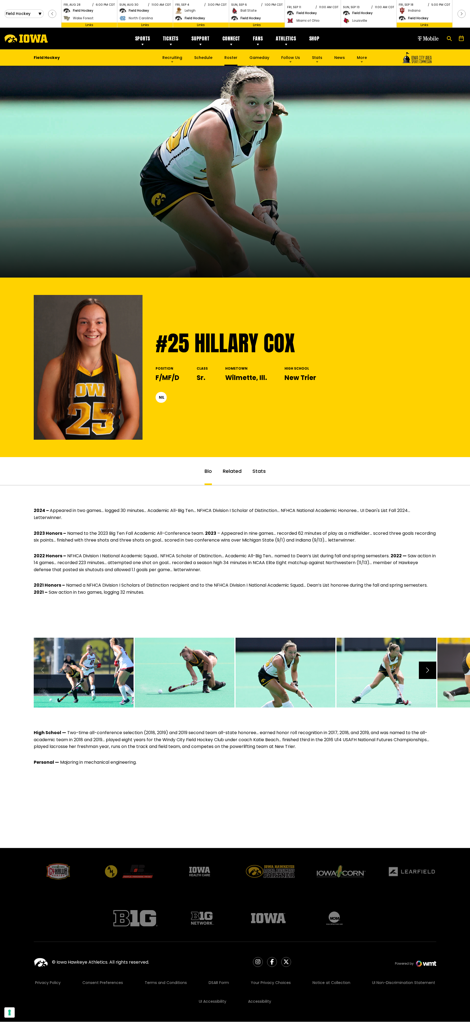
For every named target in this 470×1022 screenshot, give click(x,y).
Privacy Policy (48, 982)
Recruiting (172, 57)
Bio (208, 471)
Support (200, 38)
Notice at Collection (331, 982)
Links (89, 25)
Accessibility (259, 1001)
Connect (231, 38)
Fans (258, 38)
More (362, 57)
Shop (314, 38)
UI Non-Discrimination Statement (403, 982)
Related (232, 471)
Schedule (203, 57)
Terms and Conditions (166, 982)
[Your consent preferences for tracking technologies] (9, 1012)
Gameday (259, 57)
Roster (230, 57)
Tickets (170, 38)
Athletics (286, 38)
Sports (142, 38)
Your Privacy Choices (271, 982)
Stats (317, 57)
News (339, 57)
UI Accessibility (212, 1001)
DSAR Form (219, 982)
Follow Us (290, 57)
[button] (52, 14)
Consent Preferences (102, 982)
